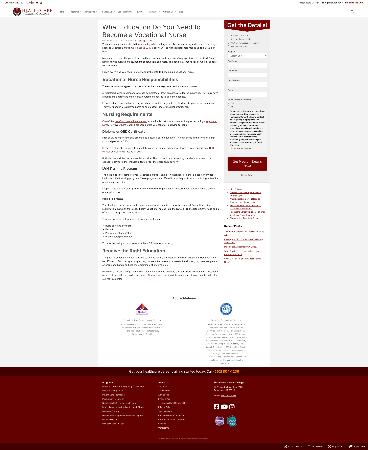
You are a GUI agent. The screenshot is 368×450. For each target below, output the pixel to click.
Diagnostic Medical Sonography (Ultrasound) (123, 386)
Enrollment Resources (203, 438)
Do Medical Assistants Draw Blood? (240, 246)
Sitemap (162, 423)
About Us (153, 11)
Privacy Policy (164, 407)
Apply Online (359, 446)
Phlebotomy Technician (113, 399)
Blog (181, 11)
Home (61, 11)
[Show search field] (355, 11)
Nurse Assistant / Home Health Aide (119, 403)
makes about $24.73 (142, 47)
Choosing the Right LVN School (244, 218)
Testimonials (164, 390)
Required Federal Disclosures (171, 415)
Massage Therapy (110, 411)
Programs (74, 11)
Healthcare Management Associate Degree (122, 415)
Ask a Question (295, 446)
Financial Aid (106, 11)
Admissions (90, 11)
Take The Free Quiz (353, 2)
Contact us (154, 275)
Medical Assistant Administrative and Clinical (123, 407)
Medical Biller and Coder (113, 423)
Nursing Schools (234, 189)
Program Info (338, 446)
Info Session (317, 446)
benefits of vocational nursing (131, 121)
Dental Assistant (109, 419)
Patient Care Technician (113, 394)
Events (140, 11)
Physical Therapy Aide (112, 390)
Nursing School (145, 40)
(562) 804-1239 (23, 2)
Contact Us (168, 11)
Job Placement (125, 11)
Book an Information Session (171, 419)
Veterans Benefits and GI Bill (174, 403)
